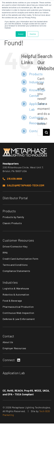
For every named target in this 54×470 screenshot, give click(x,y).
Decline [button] (33, 34)
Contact (35, 131)
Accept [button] (20, 34)
